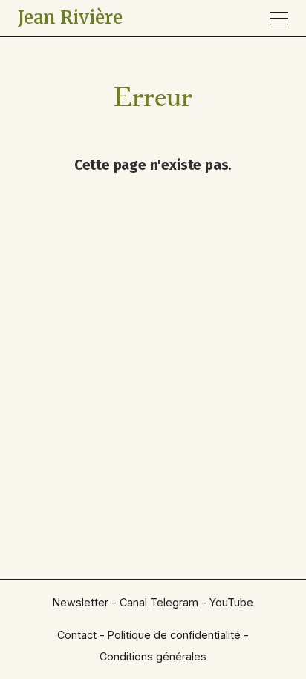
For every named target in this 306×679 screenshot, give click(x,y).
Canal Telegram (159, 602)
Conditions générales (153, 656)
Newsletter (80, 602)
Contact (77, 635)
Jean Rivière (70, 17)
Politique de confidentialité (174, 635)
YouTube (231, 602)
